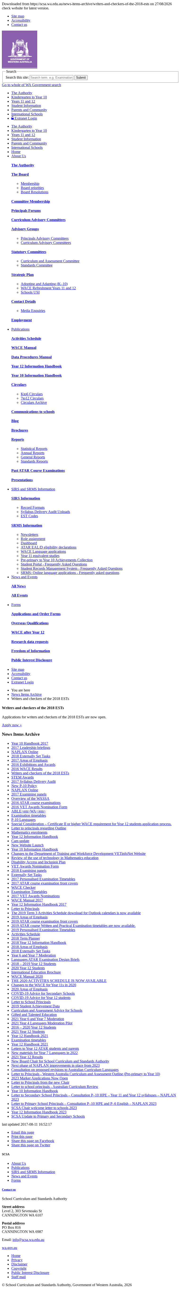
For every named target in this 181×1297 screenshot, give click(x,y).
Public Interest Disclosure (31, 660)
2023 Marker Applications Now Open (39, 1078)
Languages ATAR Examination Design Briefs (45, 960)
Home (16, 152)
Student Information (26, 106)
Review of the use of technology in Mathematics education (55, 858)
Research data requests (29, 642)
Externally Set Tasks (26, 875)
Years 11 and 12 (23, 101)
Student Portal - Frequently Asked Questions (54, 564)
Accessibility (20, 20)
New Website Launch (27, 845)
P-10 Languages (23, 820)
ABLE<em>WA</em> (28, 811)
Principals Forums (26, 211)
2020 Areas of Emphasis (29, 989)
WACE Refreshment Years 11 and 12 (48, 288)
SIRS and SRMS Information (33, 489)
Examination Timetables (29, 892)
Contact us (19, 25)
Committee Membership (30, 201)
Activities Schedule (26, 338)
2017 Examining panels (28, 794)
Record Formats (33, 507)
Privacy (17, 1260)
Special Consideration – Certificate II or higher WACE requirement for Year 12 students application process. (91, 824)
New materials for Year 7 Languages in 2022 (44, 1053)
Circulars (18, 385)
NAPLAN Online (24, 752)
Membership (30, 184)
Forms (16, 605)
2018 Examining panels (28, 871)
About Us (18, 156)
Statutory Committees (28, 252)
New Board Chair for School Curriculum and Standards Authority (60, 1061)
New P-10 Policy (24, 786)
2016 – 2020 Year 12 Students (33, 1027)
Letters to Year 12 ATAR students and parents (45, 1048)
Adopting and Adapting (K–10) (44, 284)
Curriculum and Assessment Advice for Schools (46, 1010)
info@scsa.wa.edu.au (28, 1240)
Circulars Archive (34, 402)
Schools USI (30, 292)
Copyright (18, 1268)
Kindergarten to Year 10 (29, 97)
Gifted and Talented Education (34, 1015)
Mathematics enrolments (29, 832)
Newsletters (29, 535)
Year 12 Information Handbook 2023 (38, 1112)
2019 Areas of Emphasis (29, 917)
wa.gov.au (9, 1248)
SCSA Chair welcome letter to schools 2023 (44, 1108)
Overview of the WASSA (30, 798)
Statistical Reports (34, 449)
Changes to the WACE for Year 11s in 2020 (43, 985)
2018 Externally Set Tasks (30, 756)
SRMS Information (26, 525)
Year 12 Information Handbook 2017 (38, 904)
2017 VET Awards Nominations (35, 896)
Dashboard (29, 543)
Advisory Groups (25, 229)
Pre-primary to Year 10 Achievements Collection (57, 560)
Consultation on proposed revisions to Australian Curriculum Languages (65, 1070)
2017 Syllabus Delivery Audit (33, 782)
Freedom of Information (30, 651)
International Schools (27, 114)
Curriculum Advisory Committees (38, 220)
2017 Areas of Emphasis (29, 760)
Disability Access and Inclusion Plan (38, 862)
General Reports (33, 457)
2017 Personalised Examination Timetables (43, 879)
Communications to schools (33, 412)
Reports (17, 439)
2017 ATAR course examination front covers (44, 883)
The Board (20, 174)
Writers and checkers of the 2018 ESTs (40, 773)
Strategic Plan (22, 275)
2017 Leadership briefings (30, 748)
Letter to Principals (25, 909)
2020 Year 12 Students (28, 968)
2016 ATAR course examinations (36, 803)
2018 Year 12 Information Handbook (38, 943)
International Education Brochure (36, 972)
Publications (20, 329)
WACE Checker (23, 887)
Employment (21, 320)
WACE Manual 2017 (27, 900)
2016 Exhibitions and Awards (33, 765)
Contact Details (23, 301)
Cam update (20, 841)
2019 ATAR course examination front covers (44, 921)
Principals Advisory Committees (45, 238)
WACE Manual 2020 (27, 976)
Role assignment (33, 539)
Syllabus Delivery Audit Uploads (45, 512)
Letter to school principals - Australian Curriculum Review (54, 1087)
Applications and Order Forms (36, 614)
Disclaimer (19, 1264)
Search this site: (17, 77)
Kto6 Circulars (32, 394)
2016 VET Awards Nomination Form (39, 807)
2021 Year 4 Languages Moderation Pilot (41, 1023)
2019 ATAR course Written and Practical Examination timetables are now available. (73, 926)
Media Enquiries (33, 311)
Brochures (19, 430)
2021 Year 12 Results (27, 1057)
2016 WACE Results (26, 769)
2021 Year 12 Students (28, 1032)
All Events (19, 595)
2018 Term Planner (25, 938)
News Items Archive (26, 694)
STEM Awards (22, 777)
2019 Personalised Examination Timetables (43, 930)
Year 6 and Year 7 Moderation (33, 955)
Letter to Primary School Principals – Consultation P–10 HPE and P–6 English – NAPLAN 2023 (83, 1104)
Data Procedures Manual (31, 357)
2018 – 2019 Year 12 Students (33, 964)
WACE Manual (23, 348)
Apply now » (12, 725)
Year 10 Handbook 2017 (29, 743)
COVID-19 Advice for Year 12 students (40, 998)
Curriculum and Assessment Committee (50, 261)
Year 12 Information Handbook (36, 366)
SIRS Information (25, 498)
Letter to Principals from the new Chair (40, 1082)
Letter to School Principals (31, 1002)
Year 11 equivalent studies (40, 556)
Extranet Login (25, 118)
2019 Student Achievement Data (35, 1006)
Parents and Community (29, 110)
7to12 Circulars (32, 398)
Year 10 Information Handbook (36, 375)
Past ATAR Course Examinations (38, 471)
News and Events (24, 577)
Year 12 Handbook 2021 (29, 1036)
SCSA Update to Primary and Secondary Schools (48, 1116)
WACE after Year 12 (27, 632)
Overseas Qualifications (30, 623)
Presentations (22, 480)
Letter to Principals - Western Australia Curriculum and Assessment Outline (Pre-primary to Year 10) (85, 1074)
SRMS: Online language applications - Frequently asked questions (70, 573)
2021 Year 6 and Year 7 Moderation (37, 1019)
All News (18, 586)
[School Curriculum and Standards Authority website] (55, 67)
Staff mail (18, 1277)
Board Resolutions (34, 192)
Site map (17, 16)
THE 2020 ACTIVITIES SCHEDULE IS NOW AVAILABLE (59, 981)
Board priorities (32, 188)
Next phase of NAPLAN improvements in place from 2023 (55, 1065)
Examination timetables (28, 815)
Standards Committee (37, 265)
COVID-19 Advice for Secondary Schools (43, 993)
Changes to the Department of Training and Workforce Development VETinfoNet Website (78, 854)
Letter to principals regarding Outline (38, 828)
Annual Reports (32, 453)
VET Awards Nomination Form (35, 866)
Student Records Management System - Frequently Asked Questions (72, 568)
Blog (15, 421)
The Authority (21, 93)
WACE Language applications (43, 552)
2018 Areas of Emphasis (29, 947)
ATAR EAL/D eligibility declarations (48, 547)
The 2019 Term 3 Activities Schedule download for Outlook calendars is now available (76, 913)
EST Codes (29, 516)
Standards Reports (34, 461)
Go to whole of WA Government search (31, 85)
